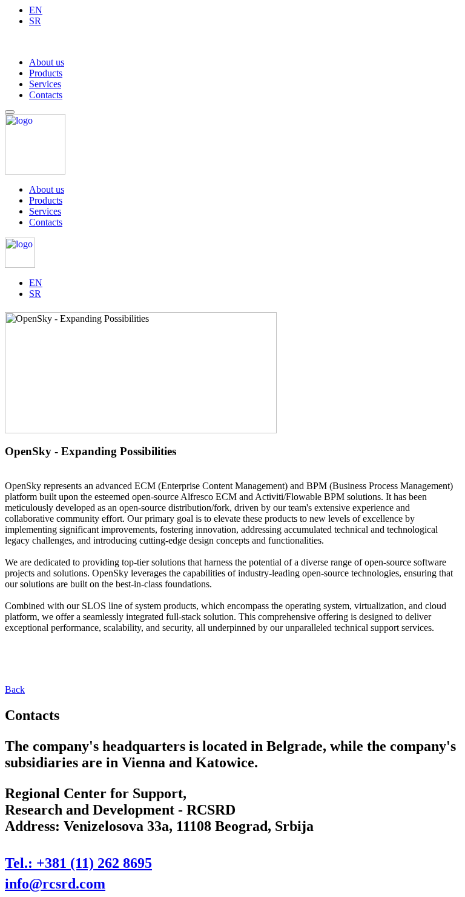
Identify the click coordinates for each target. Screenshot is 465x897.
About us (46, 62)
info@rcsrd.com (55, 884)
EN (35, 10)
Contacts (45, 95)
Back (15, 689)
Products (45, 73)
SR (35, 21)
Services (45, 84)
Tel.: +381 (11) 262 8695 (78, 863)
